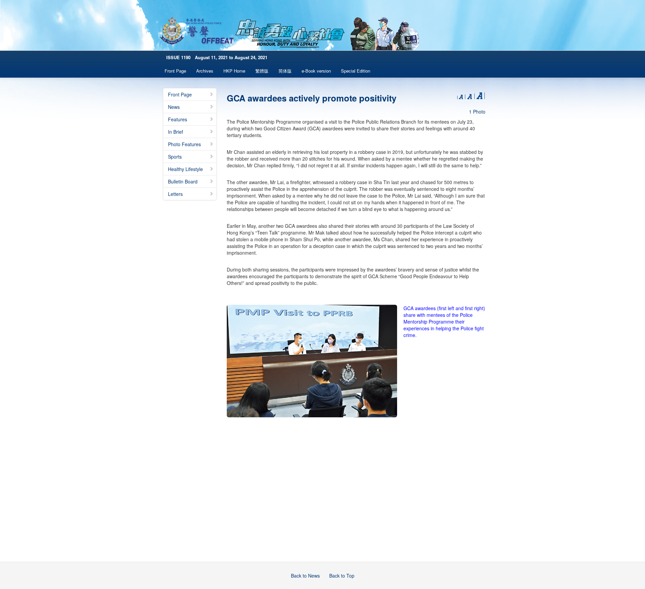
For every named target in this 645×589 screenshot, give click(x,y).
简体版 (285, 71)
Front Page (175, 71)
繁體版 (261, 71)
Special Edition (355, 71)
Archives (204, 71)
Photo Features (184, 144)
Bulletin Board (183, 181)
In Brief (175, 131)
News (174, 106)
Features (177, 119)
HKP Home (234, 71)
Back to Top (341, 575)
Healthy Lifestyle (185, 169)
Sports (175, 156)
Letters (175, 194)
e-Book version (316, 71)
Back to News (305, 575)
